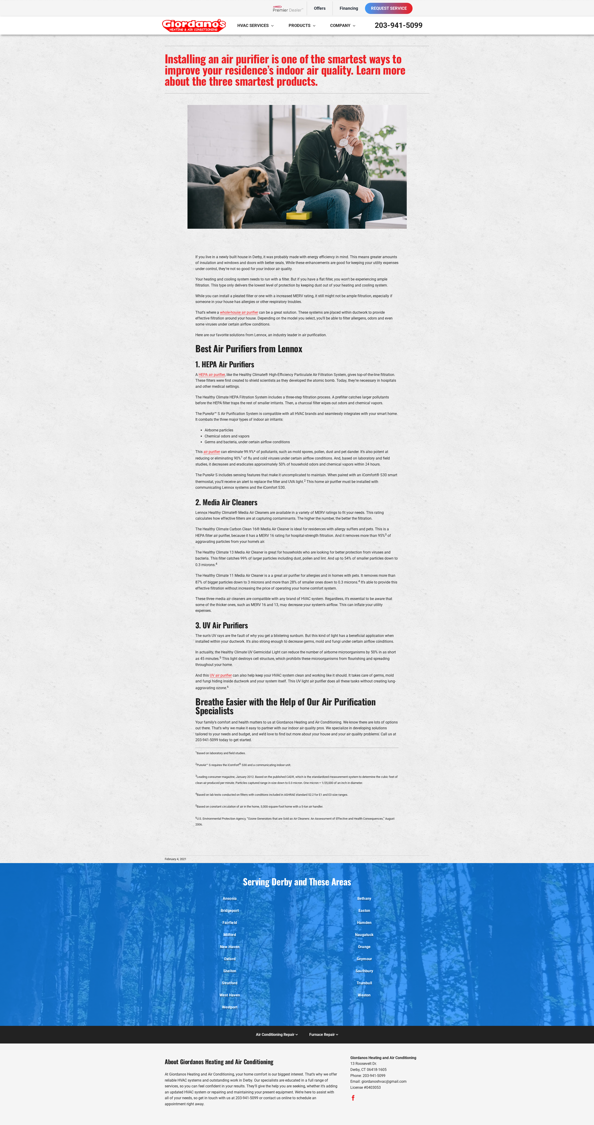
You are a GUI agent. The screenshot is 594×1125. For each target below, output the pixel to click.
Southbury (364, 971)
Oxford (230, 959)
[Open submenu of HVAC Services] (273, 25)
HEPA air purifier (212, 374)
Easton (364, 910)
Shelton (229, 971)
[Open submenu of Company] (355, 25)
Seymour (364, 959)
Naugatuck (364, 935)
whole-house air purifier (239, 312)
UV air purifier (221, 675)
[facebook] (353, 1098)
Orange (364, 947)
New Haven (229, 947)
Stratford (229, 983)
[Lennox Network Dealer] (290, 8)
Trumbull (364, 983)
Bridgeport (230, 910)
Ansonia (230, 898)
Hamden (364, 922)
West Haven (230, 995)
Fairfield (230, 922)
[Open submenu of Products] (315, 25)
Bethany (364, 898)
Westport (230, 1007)
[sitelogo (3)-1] (194, 20)
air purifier (211, 452)
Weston (364, 995)
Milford (229, 935)
